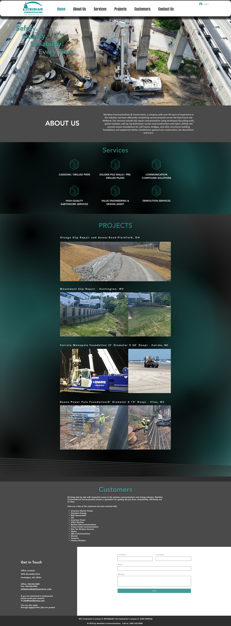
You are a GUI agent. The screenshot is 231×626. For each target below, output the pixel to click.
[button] (115, 261)
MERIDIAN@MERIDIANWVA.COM (36, 589)
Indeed (32, 607)
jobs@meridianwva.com (34, 600)
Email (120, 564)
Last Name (160, 554)
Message (121, 574)
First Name (122, 554)
